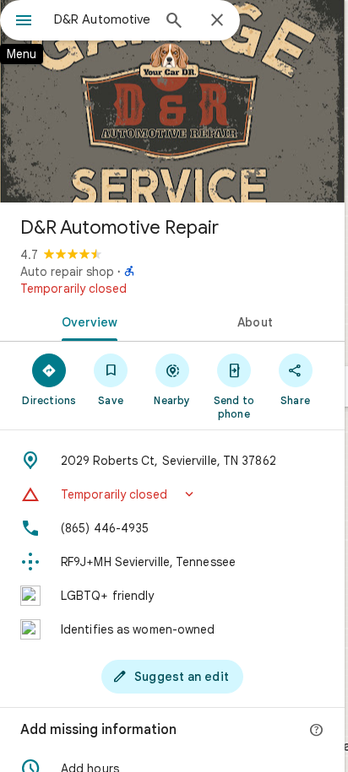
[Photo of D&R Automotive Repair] (172, 101)
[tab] (86, 320)
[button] (172, 494)
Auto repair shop (67, 271)
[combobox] (102, 19)
